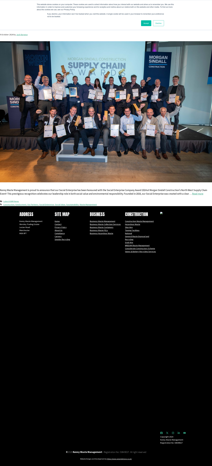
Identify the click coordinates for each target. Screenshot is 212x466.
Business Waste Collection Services (105, 224)
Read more (197, 193)
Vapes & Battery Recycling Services (140, 251)
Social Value (60, 204)
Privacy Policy (61, 227)
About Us (58, 230)
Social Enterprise (46, 204)
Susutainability (72, 204)
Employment (20, 204)
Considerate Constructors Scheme (140, 248)
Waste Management (88, 204)
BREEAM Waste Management (137, 245)
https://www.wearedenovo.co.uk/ (119, 459)
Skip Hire (129, 227)
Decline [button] (158, 23)
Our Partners (32, 204)
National (128, 233)
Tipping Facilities (132, 230)
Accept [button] (146, 23)
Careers (58, 236)
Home (57, 221)
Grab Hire (129, 242)
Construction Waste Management (139, 221)
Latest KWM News (11, 201)
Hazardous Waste (132, 224)
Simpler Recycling (62, 239)
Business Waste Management (102, 221)
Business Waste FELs (99, 230)
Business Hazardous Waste (101, 233)
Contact (58, 224)
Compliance (60, 233)
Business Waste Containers (101, 227)
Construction (8, 204)
